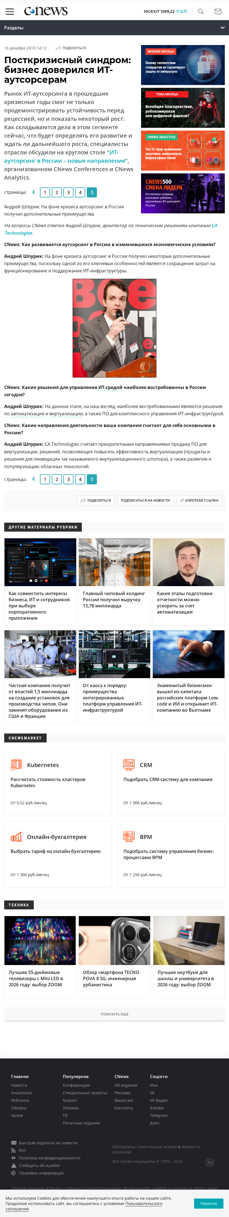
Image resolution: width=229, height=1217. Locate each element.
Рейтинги (20, 1100)
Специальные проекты (85, 1092)
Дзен (154, 1123)
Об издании (126, 1085)
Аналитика (21, 1092)
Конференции (76, 1085)
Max (154, 1085)
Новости (19, 1085)
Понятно (209, 1203)
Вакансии (124, 1100)
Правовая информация (41, 1173)
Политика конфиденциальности (49, 1158)
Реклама (122, 1092)
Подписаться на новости (145, 500)
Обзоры (18, 1107)
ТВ (65, 1115)
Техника (70, 1107)
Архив (17, 1115)
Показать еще (114, 1013)
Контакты (124, 1107)
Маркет (70, 1100)
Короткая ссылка (201, 500)
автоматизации (27, 414)
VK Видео (159, 1100)
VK (152, 1092)
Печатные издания (81, 1123)
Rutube (157, 1107)
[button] (200, 11)
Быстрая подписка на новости (48, 1142)
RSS (22, 1150)
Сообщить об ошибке (39, 1165)
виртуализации (66, 414)
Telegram (159, 1115)
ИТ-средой (110, 387)
